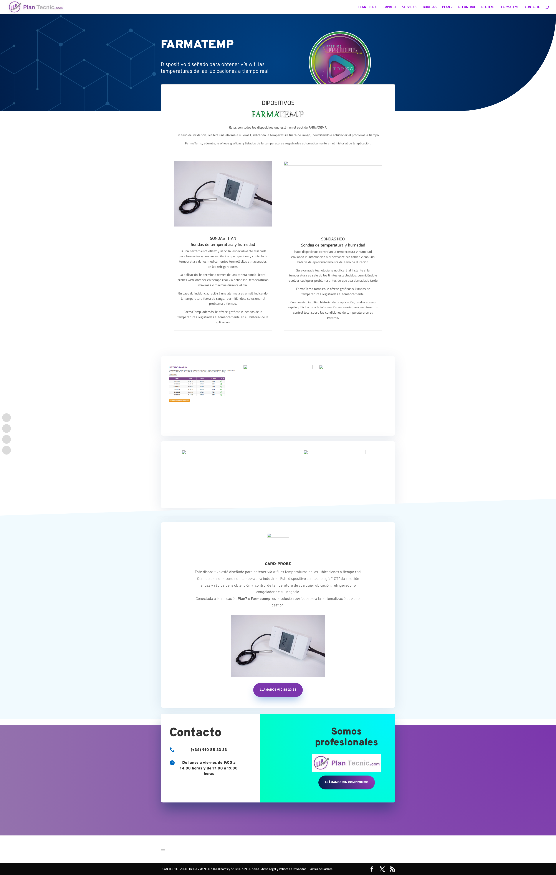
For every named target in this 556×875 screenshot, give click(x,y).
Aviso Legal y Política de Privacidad (283, 869)
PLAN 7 (447, 7)
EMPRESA (390, 7)
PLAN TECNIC (367, 7)
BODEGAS (430, 7)
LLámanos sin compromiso (346, 782)
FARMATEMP (510, 7)
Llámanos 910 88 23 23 (278, 690)
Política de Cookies (321, 869)
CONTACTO (532, 7)
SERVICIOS (409, 7)
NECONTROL (467, 7)
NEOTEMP (488, 7)
